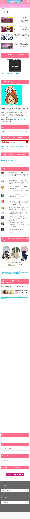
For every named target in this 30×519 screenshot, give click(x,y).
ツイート (3, 438)
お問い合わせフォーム (19, 119)
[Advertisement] (15, 366)
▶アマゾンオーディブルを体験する (10, 73)
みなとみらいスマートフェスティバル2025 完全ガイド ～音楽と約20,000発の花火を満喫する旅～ (18, 218)
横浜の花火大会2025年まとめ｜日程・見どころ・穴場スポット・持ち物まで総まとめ (19, 231)
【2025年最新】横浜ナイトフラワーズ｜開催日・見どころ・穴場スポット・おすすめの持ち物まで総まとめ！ (19, 224)
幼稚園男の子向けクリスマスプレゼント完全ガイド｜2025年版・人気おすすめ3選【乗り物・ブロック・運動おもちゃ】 (19, 182)
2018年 (6, 8)
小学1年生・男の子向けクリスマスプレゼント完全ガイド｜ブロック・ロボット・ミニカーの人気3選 (18, 196)
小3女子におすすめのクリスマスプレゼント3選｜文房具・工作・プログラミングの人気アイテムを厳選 (18, 202)
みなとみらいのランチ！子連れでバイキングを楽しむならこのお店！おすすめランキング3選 (15, 6)
